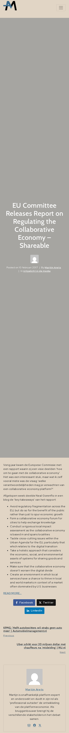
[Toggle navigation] (61, 7)
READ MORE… (12, 593)
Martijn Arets (53, 267)
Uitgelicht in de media (36, 270)
